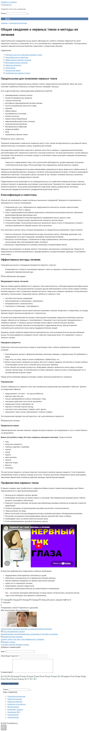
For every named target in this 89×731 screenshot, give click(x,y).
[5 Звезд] (43, 600)
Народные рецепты (13, 65)
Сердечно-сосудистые (16, 704)
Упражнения (10, 68)
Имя (3, 652)
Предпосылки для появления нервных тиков (23, 55)
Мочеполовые (13, 707)
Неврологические (14, 699)
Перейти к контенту (9, 2)
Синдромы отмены (15, 709)
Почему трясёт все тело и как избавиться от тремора (22, 639)
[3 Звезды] (24, 600)
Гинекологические (14, 702)
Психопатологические (16, 696)
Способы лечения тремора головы (15, 645)
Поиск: (4, 13)
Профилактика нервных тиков (17, 73)
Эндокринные (13, 717)
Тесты (7, 19)
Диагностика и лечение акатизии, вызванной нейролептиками (26, 629)
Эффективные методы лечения (18, 60)
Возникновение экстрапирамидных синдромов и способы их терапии (29, 634)
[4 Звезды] (34, 600)
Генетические (13, 715)
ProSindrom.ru (6, 5)
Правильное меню (13, 70)
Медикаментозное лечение (16, 63)
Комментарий (6, 672)
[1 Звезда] (5, 600)
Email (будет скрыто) (10, 656)
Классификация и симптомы (16, 57)
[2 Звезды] (14, 600)
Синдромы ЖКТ (13, 712)
